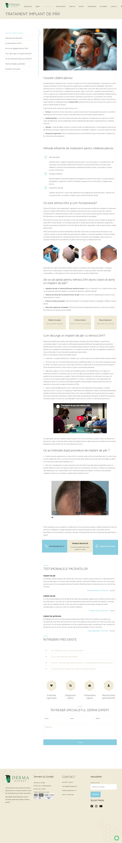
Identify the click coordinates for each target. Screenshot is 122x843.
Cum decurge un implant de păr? (18, 53)
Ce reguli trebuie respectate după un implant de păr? (73, 669)
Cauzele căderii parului (14, 33)
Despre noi (28, 6)
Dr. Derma (103, 6)
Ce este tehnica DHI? (13, 43)
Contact (114, 6)
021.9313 (65, 782)
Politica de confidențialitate (42, 786)
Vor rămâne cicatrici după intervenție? (67, 650)
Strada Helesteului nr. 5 (69, 790)
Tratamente (48, 6)
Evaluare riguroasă (51, 696)
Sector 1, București (68, 794)
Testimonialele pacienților (15, 64)
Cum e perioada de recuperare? (64, 657)
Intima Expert (61, 6)
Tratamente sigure (90, 696)
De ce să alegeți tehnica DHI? (16, 48)
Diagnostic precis (70, 696)
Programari (92, 6)
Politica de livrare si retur (41, 792)
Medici (38, 6)
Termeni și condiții (39, 782)
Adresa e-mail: (95, 782)
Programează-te (56, 546)
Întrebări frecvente (12, 69)
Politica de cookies (40, 789)
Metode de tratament (13, 38)
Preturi (72, 6)
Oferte (81, 6)
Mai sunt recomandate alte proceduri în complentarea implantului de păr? (82, 663)
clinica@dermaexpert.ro (69, 786)
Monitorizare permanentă (108, 696)
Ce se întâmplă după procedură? (18, 59)
